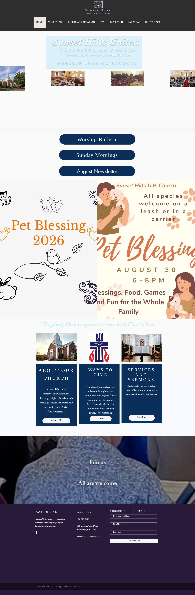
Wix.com (77, 586)
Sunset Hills (98, 10)
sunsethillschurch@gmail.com (88, 536)
